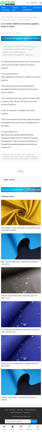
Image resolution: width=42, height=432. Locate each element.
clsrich (12, 180)
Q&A (13, 10)
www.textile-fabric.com (23, 416)
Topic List (20, 410)
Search (34, 421)
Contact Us (26, 412)
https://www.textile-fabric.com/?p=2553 (26, 159)
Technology (5, 10)
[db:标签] (20, 171)
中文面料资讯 (27, 10)
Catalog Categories (30, 410)
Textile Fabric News (24, 20)
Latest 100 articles (16, 412)
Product (14, 7)
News (24, 7)
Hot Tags (12, 410)
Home (4, 7)
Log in (28, 3)
